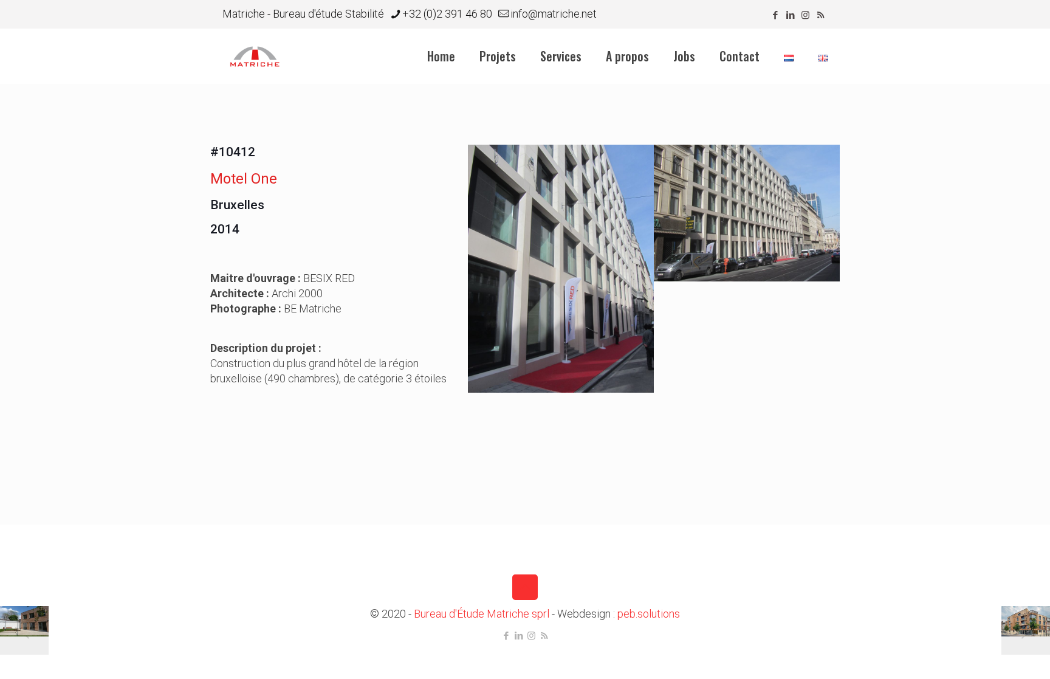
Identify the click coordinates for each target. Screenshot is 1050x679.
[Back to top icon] (525, 587)
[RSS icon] (820, 15)
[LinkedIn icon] (790, 15)
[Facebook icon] (775, 15)
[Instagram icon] (805, 15)
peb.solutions (648, 613)
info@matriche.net (553, 13)
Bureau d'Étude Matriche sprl (481, 613)
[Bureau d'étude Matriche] (254, 56)
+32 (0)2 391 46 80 (447, 13)
